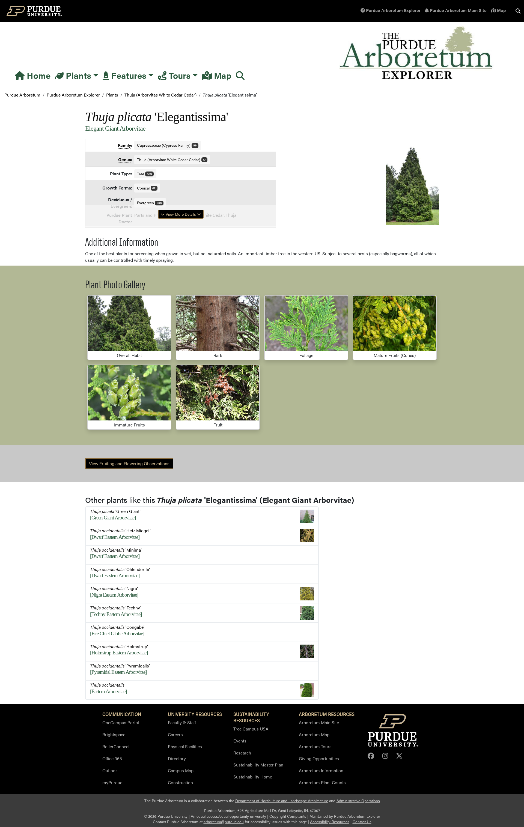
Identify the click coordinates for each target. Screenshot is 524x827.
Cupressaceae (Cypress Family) (167, 145)
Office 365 (112, 758)
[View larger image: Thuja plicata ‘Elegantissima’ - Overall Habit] (412, 184)
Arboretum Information (321, 770)
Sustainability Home (252, 777)
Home (37, 75)
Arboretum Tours (315, 746)
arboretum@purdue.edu (224, 821)
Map (501, 10)
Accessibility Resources (329, 821)
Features (127, 75)
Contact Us (362, 821)
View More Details (181, 214)
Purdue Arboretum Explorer (393, 10)
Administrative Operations (358, 800)
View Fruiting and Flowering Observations (129, 463)
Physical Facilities (185, 746)
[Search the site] (518, 11)
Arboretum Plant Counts (322, 782)
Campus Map (180, 770)
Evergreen (149, 202)
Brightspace (113, 734)
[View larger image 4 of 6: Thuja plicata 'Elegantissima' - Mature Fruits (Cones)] (394, 323)
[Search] (240, 75)
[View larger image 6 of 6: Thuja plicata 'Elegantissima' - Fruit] (217, 392)
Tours (178, 75)
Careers (175, 734)
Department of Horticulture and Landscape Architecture (281, 800)
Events (239, 741)
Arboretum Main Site (319, 722)
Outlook (110, 770)
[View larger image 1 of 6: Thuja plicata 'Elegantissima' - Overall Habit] (129, 323)
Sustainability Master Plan (258, 765)
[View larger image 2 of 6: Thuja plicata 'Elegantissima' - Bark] (217, 323)
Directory (177, 758)
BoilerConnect (116, 746)
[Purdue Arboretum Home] (417, 53)
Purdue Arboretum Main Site (458, 10)
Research (242, 753)
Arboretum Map (314, 734)
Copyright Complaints (287, 816)
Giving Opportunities (319, 758)
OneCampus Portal (120, 722)
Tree (144, 173)
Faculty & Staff (182, 722)
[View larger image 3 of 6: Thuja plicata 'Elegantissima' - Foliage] (306, 323)
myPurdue (112, 782)
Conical (146, 188)
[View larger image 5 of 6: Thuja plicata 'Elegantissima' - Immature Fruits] (129, 392)
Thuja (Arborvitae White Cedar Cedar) (171, 159)
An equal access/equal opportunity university (228, 816)
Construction (180, 782)
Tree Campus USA (251, 729)
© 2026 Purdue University (165, 816)
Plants (77, 75)
